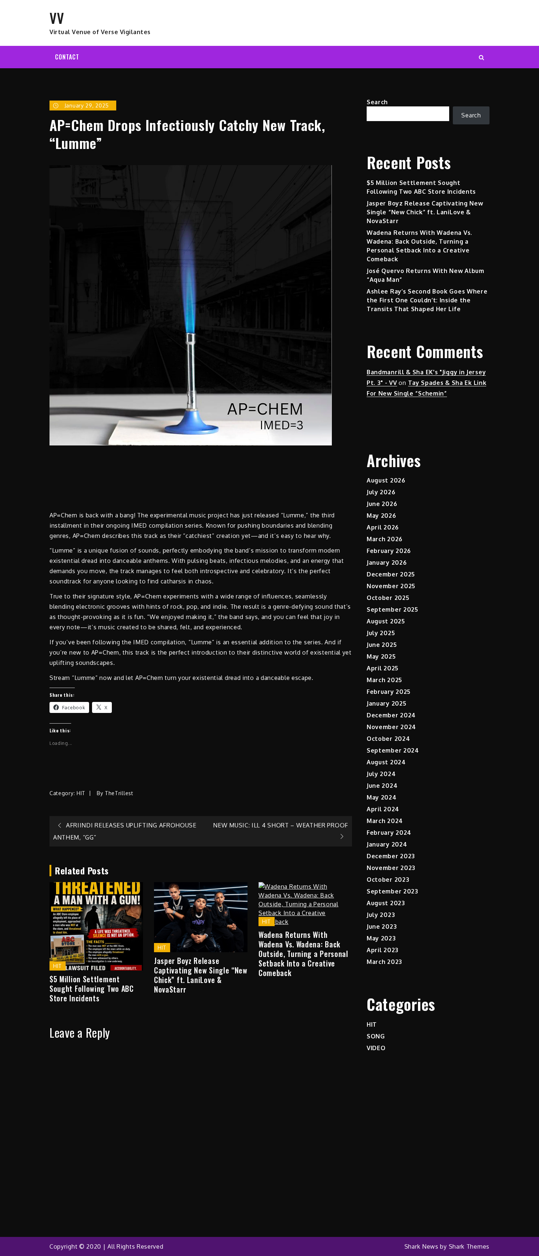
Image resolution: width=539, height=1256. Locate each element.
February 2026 (389, 550)
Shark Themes (469, 1246)
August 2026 (386, 480)
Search (377, 102)
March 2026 (385, 539)
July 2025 (381, 633)
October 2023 (388, 879)
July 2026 (381, 492)
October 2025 (388, 597)
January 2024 (387, 844)
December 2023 (391, 856)
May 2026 (381, 515)
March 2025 (384, 680)
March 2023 (384, 961)
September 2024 (393, 750)
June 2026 (382, 503)
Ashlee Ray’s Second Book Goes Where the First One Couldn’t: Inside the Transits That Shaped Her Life (427, 300)
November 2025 (391, 586)
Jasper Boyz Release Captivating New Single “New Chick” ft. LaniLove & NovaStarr (200, 975)
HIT (81, 793)
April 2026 (383, 527)
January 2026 (387, 562)
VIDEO (376, 1048)
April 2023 (383, 950)
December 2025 (391, 574)
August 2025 (386, 621)
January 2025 (386, 703)
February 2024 (389, 832)
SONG (376, 1036)
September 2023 (392, 891)
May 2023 (381, 938)
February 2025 (389, 691)
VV (57, 17)
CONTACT (67, 56)
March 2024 (385, 820)
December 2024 (391, 715)
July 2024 (381, 774)
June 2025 (382, 644)
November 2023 (391, 867)
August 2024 (386, 762)
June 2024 (382, 785)
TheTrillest (119, 793)
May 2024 (382, 797)
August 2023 (386, 903)
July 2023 (381, 914)
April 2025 (383, 668)
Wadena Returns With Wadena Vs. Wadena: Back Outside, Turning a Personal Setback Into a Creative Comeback (303, 954)
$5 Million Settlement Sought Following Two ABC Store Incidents (92, 988)
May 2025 (381, 656)
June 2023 (382, 926)
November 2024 (391, 727)
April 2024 (383, 809)
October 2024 (388, 738)
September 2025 (392, 609)
